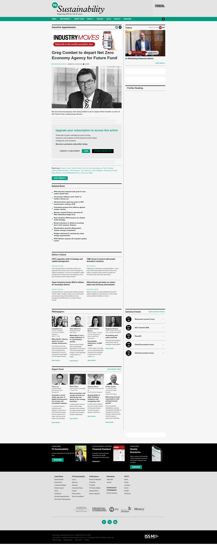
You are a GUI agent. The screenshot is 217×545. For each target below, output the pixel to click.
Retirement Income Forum (145, 319)
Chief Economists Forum (144, 344)
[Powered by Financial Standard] (160, 6)
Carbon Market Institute (60, 170)
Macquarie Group (110, 170)
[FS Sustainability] (78, 8)
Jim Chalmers (86, 170)
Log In (108, 19)
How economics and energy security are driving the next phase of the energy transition (77, 397)
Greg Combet (76, 168)
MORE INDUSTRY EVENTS (156, 311)
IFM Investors (75, 170)
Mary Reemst (56, 173)
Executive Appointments (64, 27)
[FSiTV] (162, 27)
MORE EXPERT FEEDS (114, 369)
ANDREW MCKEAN (60, 64)
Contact (117, 19)
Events (90, 19)
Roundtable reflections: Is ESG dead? (95, 343)
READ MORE (55, 360)
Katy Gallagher (97, 170)
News (54, 19)
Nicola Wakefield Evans (71, 173)
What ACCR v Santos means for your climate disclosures (60, 341)
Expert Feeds (79, 19)
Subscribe (127, 19)
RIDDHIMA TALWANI (57, 266)
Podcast (100, 19)
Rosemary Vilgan (87, 173)
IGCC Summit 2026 (142, 327)
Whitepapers (65, 19)
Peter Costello (108, 168)
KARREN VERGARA (57, 289)
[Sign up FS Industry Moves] (87, 40)
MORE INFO (95, 461)
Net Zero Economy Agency (91, 168)
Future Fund (65, 168)
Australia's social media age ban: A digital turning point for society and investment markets (59, 399)
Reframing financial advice (140, 58)
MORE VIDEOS (160, 63)
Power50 (138, 336)
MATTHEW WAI (91, 266)
